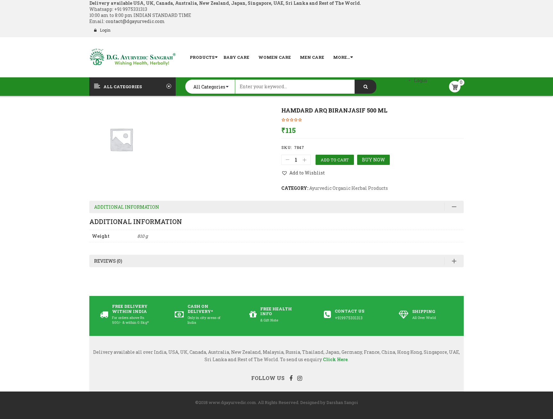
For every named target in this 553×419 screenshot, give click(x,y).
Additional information (126, 207)
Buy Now (373, 160)
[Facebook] (291, 378)
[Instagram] (299, 378)
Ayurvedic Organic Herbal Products (348, 188)
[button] (303, 173)
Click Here (335, 359)
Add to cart (335, 160)
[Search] (365, 87)
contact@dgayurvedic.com (135, 21)
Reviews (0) (108, 261)
